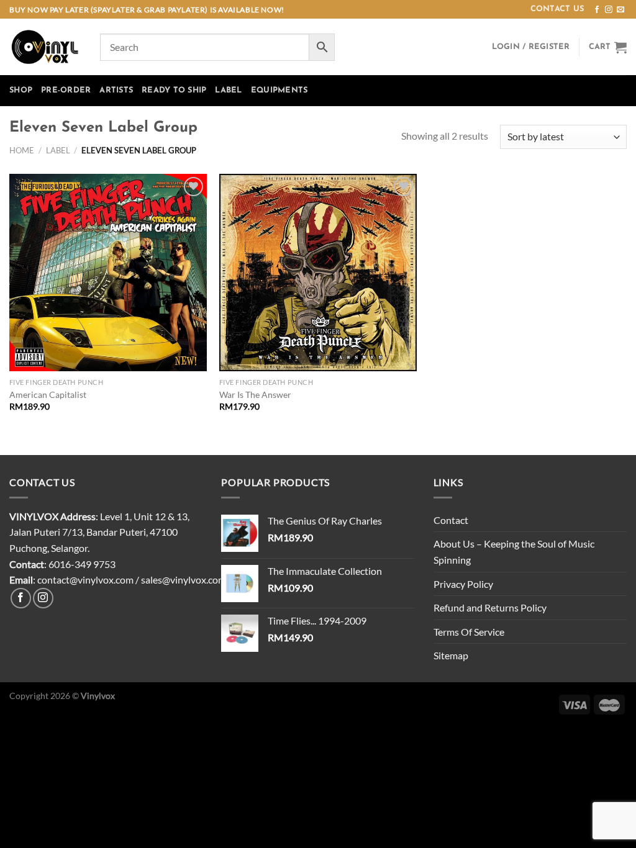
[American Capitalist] (108, 272)
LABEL (228, 90)
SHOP (20, 90)
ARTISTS (116, 90)
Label (58, 150)
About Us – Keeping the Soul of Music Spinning (514, 552)
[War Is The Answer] (318, 272)
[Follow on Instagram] (608, 10)
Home (21, 150)
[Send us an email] (620, 10)
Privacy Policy (463, 584)
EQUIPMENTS (279, 90)
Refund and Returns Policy (490, 607)
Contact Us (557, 9)
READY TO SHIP (174, 90)
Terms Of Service (469, 632)
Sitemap (451, 655)
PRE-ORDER (66, 90)
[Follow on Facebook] (597, 10)
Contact (451, 520)
